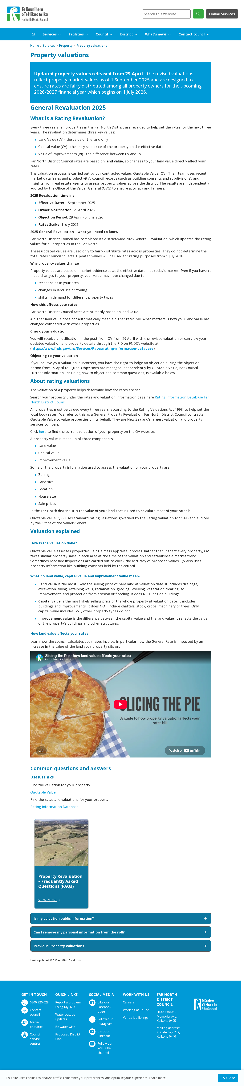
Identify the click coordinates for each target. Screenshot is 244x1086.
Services (50, 34)
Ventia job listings (135, 1017)
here (42, 431)
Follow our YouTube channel (105, 1048)
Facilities (76, 34)
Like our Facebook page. (104, 1007)
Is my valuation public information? (64, 918)
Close (230, 1078)
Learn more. (157, 1078)
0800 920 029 (39, 1002)
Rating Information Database (54, 806)
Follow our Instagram (105, 1021)
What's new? (156, 34)
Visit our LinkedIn (104, 1033)
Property (66, 45)
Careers (128, 1002)
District (126, 34)
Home (34, 45)
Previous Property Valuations (59, 946)
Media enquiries (36, 1024)
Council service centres (35, 1039)
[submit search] (198, 13)
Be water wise (65, 1027)
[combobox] (166, 13)
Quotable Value (43, 792)
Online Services (222, 14)
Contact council (192, 34)
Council (102, 34)
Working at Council (136, 1010)
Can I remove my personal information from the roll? (79, 932)
